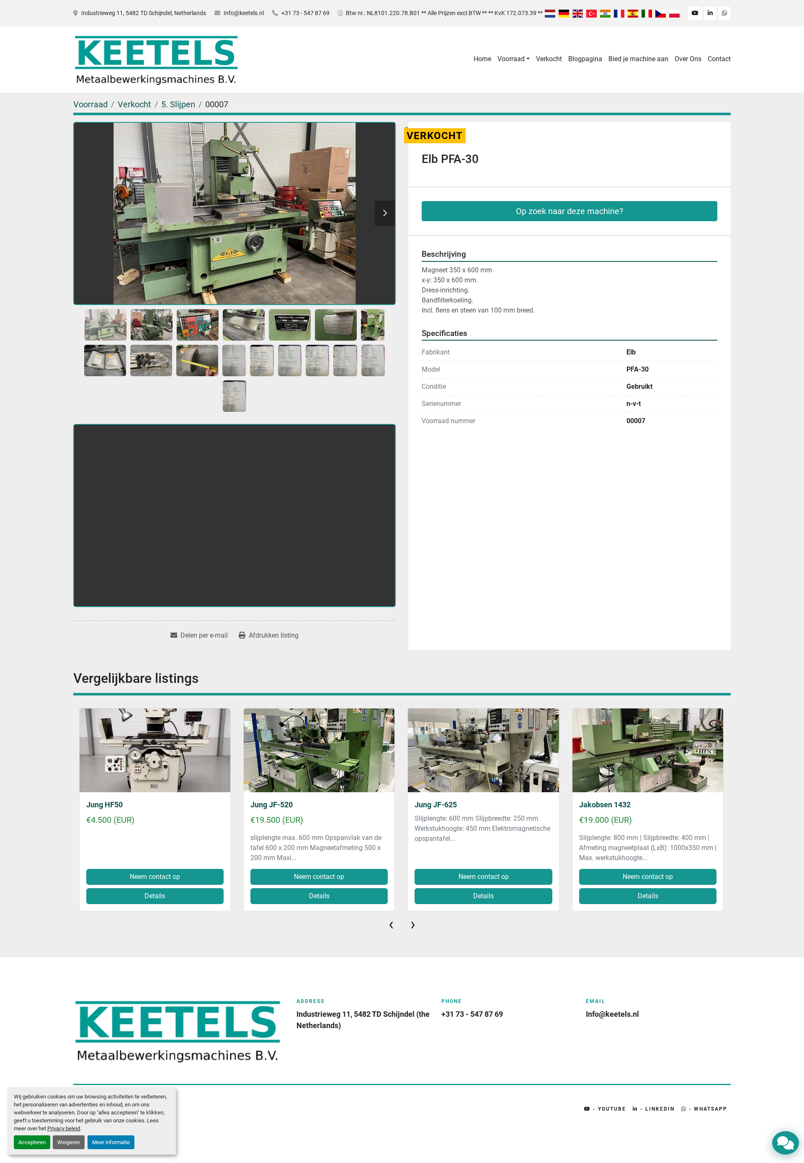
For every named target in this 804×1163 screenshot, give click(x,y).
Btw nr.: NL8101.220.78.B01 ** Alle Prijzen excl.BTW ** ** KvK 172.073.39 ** (444, 13)
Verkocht (549, 59)
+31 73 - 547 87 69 (305, 13)
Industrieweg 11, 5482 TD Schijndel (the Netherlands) (363, 1020)
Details (154, 896)
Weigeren (68, 1142)
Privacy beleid (63, 1128)
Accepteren (32, 1142)
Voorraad (511, 59)
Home (482, 59)
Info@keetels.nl (244, 13)
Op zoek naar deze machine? (569, 211)
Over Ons (688, 59)
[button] (513, 59)
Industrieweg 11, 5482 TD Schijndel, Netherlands (143, 13)
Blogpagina (585, 59)
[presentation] (391, 924)
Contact (719, 59)
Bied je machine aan (638, 59)
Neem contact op (154, 877)
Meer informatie (111, 1142)
